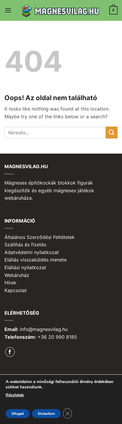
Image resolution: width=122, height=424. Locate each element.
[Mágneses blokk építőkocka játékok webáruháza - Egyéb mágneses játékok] (61, 10)
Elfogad (18, 413)
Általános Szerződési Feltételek (39, 237)
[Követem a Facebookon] (10, 352)
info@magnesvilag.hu (44, 329)
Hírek (10, 283)
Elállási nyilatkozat (25, 267)
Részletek (15, 395)
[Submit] (112, 132)
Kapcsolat (15, 290)
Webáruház (16, 275)
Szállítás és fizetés (25, 245)
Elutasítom (46, 413)
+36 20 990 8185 (57, 337)
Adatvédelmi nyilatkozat (31, 252)
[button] (8, 10)
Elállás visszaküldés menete (35, 260)
